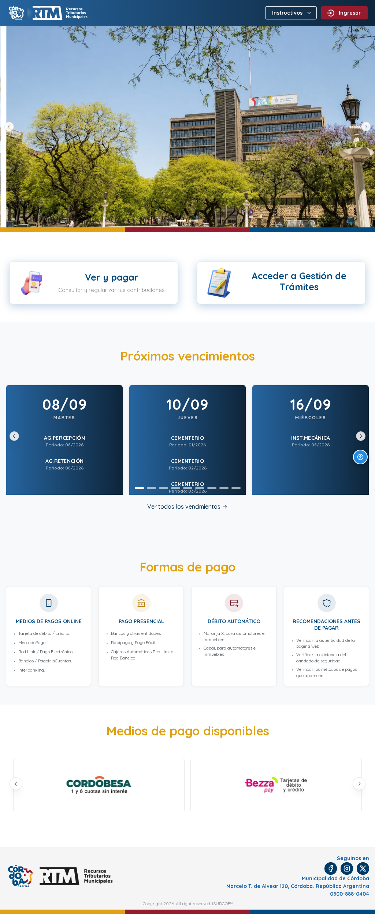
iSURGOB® (222, 903)
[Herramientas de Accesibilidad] (360, 457)
